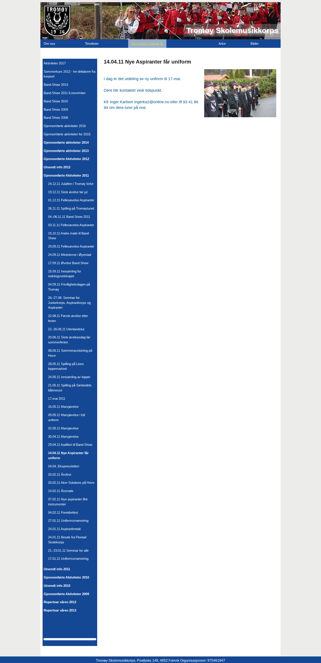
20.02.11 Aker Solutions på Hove (71, 482)
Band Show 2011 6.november (65, 93)
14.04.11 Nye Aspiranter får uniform (68, 455)
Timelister (92, 43)
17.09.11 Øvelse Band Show (68, 263)
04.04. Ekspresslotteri (63, 466)
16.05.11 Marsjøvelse (63, 406)
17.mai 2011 (56, 398)
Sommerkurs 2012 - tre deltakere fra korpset (69, 74)
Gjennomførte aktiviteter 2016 (65, 126)
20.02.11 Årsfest (59, 474)
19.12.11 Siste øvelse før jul (67, 192)
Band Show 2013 (56, 84)
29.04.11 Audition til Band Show (70, 444)
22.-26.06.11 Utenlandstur (66, 329)
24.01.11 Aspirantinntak (64, 529)
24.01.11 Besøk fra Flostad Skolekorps (67, 539)
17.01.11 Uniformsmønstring (68, 558)
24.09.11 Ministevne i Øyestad (69, 255)
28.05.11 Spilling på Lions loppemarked (66, 366)
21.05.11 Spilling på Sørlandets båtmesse (70, 387)
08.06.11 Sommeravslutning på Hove (70, 353)
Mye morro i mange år (147, 43)
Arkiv (222, 43)
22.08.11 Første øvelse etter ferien (68, 318)
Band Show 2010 (56, 101)
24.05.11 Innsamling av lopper (69, 377)
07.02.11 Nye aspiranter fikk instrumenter (68, 501)
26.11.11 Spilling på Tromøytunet (71, 208)
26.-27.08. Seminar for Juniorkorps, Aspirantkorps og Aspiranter (69, 303)
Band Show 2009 (56, 109)
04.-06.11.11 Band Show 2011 (69, 217)
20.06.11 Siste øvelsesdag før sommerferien (69, 339)
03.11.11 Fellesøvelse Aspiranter (71, 225)
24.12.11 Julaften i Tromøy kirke (70, 184)
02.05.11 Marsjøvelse (63, 428)
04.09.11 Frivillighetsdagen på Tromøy (69, 286)
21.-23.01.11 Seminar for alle (68, 550)
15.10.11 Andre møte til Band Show (68, 235)
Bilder (254, 43)
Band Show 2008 (56, 117)
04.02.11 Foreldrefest (63, 512)
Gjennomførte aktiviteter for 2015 (67, 134)
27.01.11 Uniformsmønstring (68, 520)
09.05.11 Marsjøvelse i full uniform (66, 417)
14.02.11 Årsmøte (60, 491)
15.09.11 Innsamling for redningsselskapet (64, 273)
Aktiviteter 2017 (55, 63)
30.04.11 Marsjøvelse (63, 436)
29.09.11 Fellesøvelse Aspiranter (71, 246)
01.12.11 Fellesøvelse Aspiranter (71, 200)
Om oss (49, 43)
